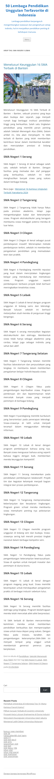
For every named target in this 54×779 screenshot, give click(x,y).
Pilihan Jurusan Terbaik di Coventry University (24, 710)
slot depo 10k (10, 748)
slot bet (7, 746)
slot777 (7, 737)
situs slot (8, 750)
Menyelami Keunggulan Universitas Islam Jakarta (25, 718)
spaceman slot (11, 743)
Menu (27, 39)
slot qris (8, 741)
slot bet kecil (10, 739)
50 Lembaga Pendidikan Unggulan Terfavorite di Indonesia (27, 10)
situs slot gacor (11, 752)
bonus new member (14, 731)
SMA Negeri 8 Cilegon (38, 663)
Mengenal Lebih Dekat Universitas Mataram (23, 721)
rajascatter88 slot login (15, 735)
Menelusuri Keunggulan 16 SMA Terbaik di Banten (25, 66)
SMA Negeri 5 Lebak (33, 659)
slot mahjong (10, 754)
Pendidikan (24, 656)
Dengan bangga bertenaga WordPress (20, 773)
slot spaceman (11, 756)
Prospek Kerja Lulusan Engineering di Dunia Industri (27, 714)
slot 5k (7, 733)
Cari (5, 685)
